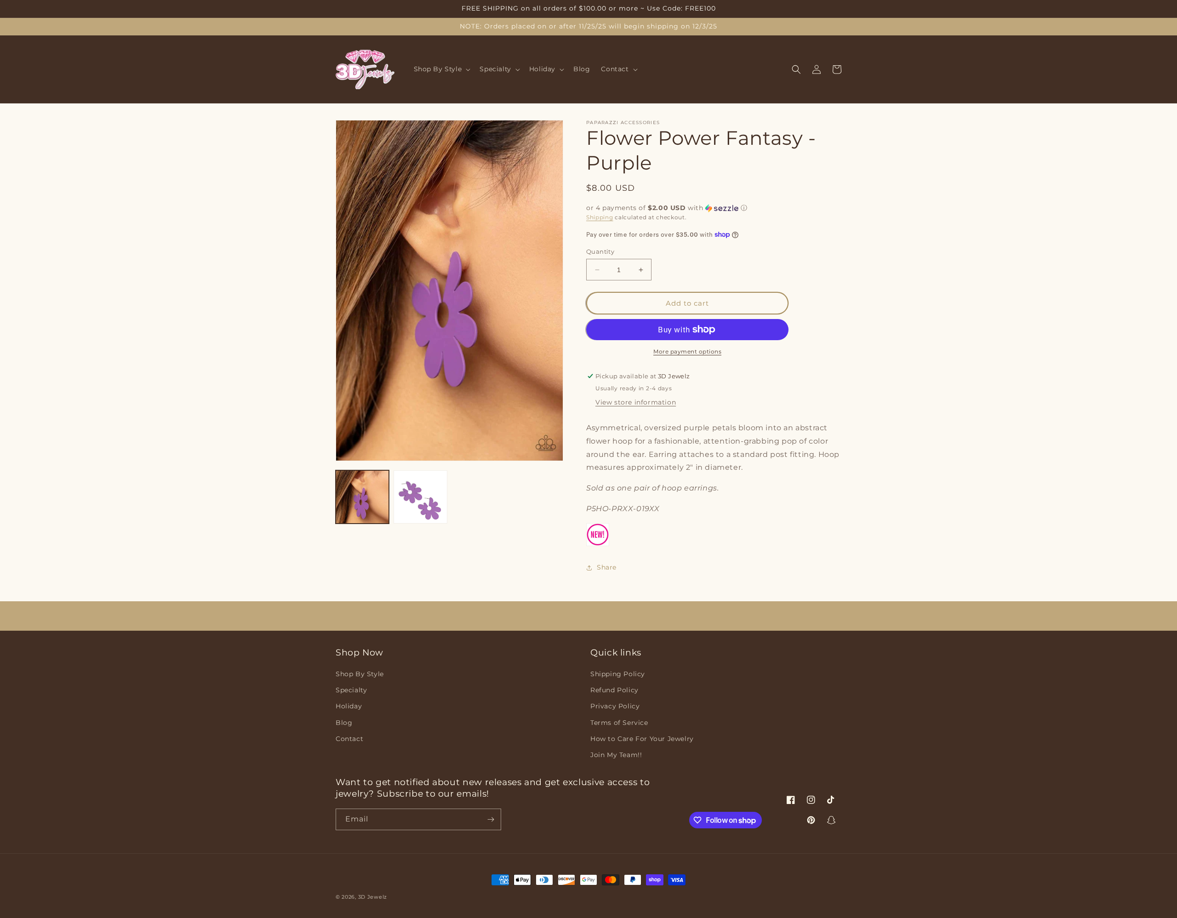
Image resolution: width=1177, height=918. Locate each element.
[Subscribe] (490, 819)
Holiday (349, 706)
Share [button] (607, 567)
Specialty (351, 690)
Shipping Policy (617, 674)
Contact (349, 739)
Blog (344, 722)
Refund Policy (614, 690)
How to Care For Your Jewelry (642, 739)
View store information (635, 402)
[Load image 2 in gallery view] (420, 497)
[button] (441, 69)
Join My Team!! (616, 755)
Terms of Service (619, 722)
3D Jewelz (372, 897)
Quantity (600, 251)
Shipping (599, 217)
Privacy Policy (615, 706)
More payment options (687, 351)
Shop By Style (360, 674)
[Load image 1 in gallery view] (362, 497)
